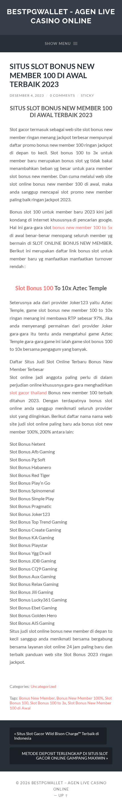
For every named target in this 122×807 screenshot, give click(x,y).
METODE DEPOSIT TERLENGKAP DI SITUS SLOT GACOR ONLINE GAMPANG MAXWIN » (65, 755)
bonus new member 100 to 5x (82, 227)
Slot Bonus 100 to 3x (48, 703)
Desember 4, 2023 (27, 95)
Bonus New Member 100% (79, 698)
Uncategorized (43, 686)
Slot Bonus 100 (34, 288)
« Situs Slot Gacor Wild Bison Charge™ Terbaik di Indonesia (56, 735)
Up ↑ (63, 795)
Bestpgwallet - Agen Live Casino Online (61, 16)
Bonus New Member (37, 698)
